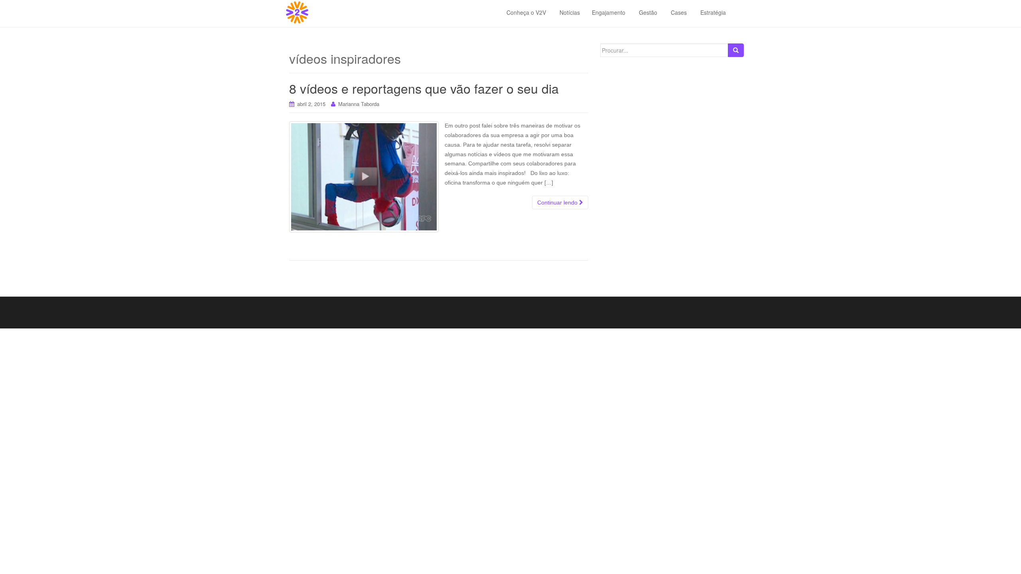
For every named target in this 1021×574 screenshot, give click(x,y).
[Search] (736, 50)
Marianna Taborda (358, 104)
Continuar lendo (558, 202)
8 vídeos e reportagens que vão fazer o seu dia (424, 88)
